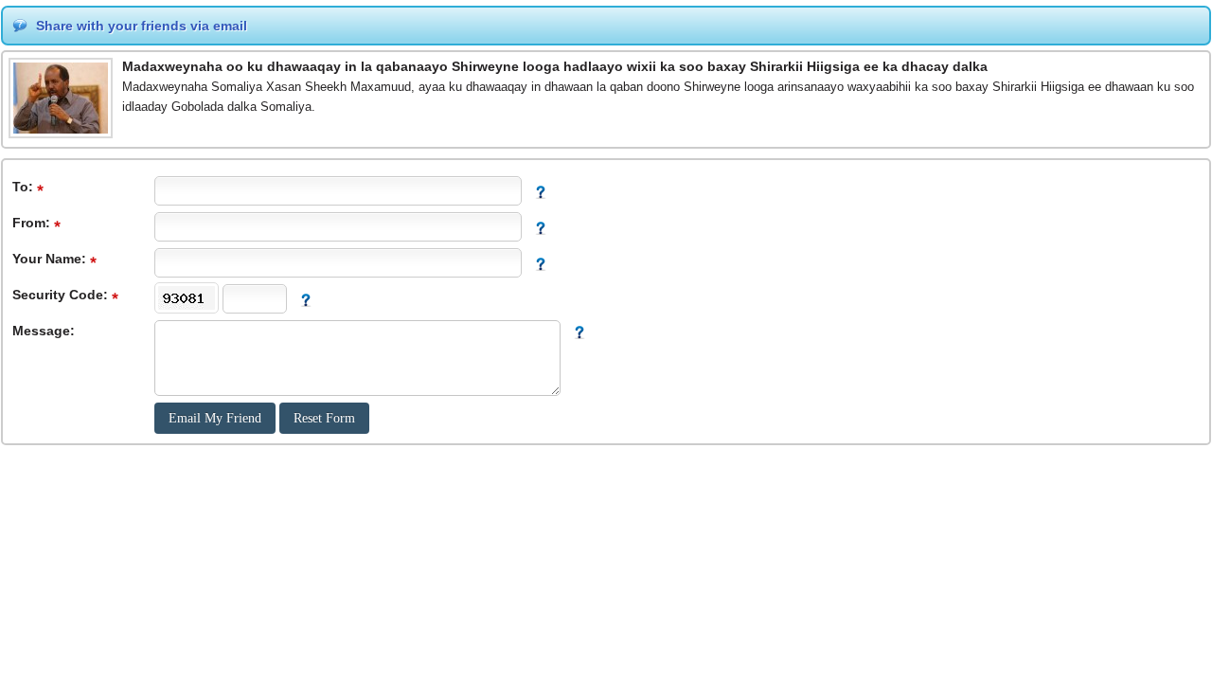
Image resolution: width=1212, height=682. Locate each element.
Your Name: (51, 258)
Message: (43, 330)
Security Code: (62, 294)
